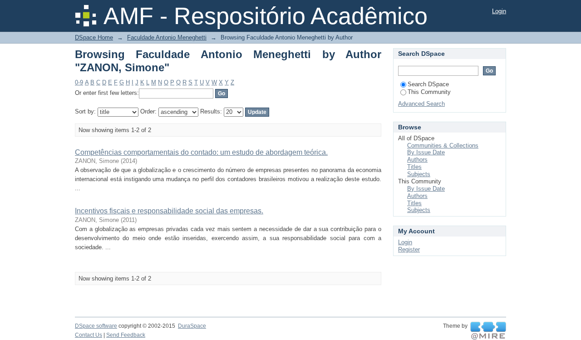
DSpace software (96, 326)
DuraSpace (192, 326)
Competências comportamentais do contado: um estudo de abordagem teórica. (201, 152)
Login (499, 11)
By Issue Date (426, 152)
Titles (414, 166)
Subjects (418, 174)
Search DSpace (428, 84)
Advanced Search (421, 103)
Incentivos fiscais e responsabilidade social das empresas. (169, 211)
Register (409, 249)
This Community (429, 92)
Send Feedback (125, 335)
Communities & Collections (442, 145)
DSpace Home (94, 37)
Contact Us (88, 335)
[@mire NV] (488, 331)
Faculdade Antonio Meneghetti (167, 37)
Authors (417, 159)
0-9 (79, 82)
